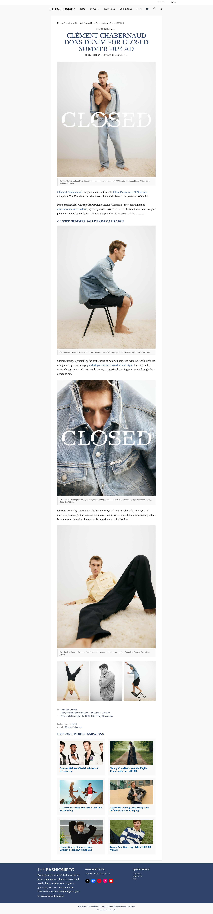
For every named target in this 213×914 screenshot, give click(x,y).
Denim (74, 710)
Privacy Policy (93, 907)
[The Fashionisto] (62, 9)
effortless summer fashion (72, 209)
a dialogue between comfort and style (110, 365)
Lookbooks (126, 9)
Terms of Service (106, 907)
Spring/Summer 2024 (106, 29)
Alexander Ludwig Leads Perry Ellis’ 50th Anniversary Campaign (129, 809)
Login (173, 2)
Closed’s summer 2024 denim (130, 192)
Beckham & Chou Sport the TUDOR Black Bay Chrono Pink (87, 716)
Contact (137, 873)
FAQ (134, 879)
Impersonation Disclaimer (125, 907)
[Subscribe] (147, 9)
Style (93, 9)
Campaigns (109, 9)
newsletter (103, 873)
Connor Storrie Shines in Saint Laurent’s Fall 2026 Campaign (76, 848)
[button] (154, 9)
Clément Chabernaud (69, 192)
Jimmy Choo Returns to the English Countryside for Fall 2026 (129, 769)
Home (82, 9)
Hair (139, 9)
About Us (137, 876)
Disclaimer (82, 907)
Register (161, 2)
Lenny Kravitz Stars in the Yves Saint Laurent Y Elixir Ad (85, 713)
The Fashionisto (93, 55)
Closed (74, 724)
